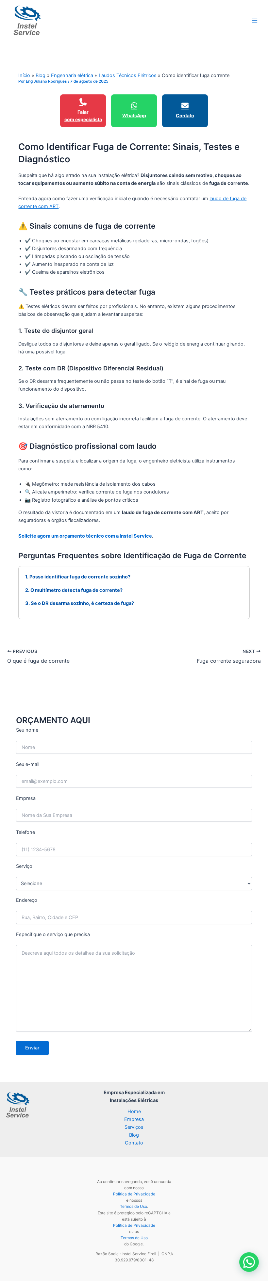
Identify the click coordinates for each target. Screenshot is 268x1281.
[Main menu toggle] (254, 20)
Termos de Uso (133, 1206)
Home (134, 1111)
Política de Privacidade (134, 1194)
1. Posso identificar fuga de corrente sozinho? (77, 577)
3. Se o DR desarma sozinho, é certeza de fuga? (79, 603)
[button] (249, 1262)
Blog (134, 1135)
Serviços (134, 1127)
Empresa (134, 1119)
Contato (134, 1143)
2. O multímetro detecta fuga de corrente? (74, 590)
